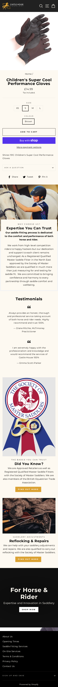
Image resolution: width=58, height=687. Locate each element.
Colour (29, 116)
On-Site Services (11, 651)
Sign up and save (14, 676)
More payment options (29, 147)
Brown (28, 121)
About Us (8, 636)
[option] (29, 599)
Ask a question (14, 168)
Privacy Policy (10, 661)
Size (29, 103)
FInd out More (28, 559)
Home (28, 74)
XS (17, 108)
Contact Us (9, 666)
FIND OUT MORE (28, 489)
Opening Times (11, 641)
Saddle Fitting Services (15, 646)
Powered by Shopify (28, 684)
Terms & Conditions (13, 656)
